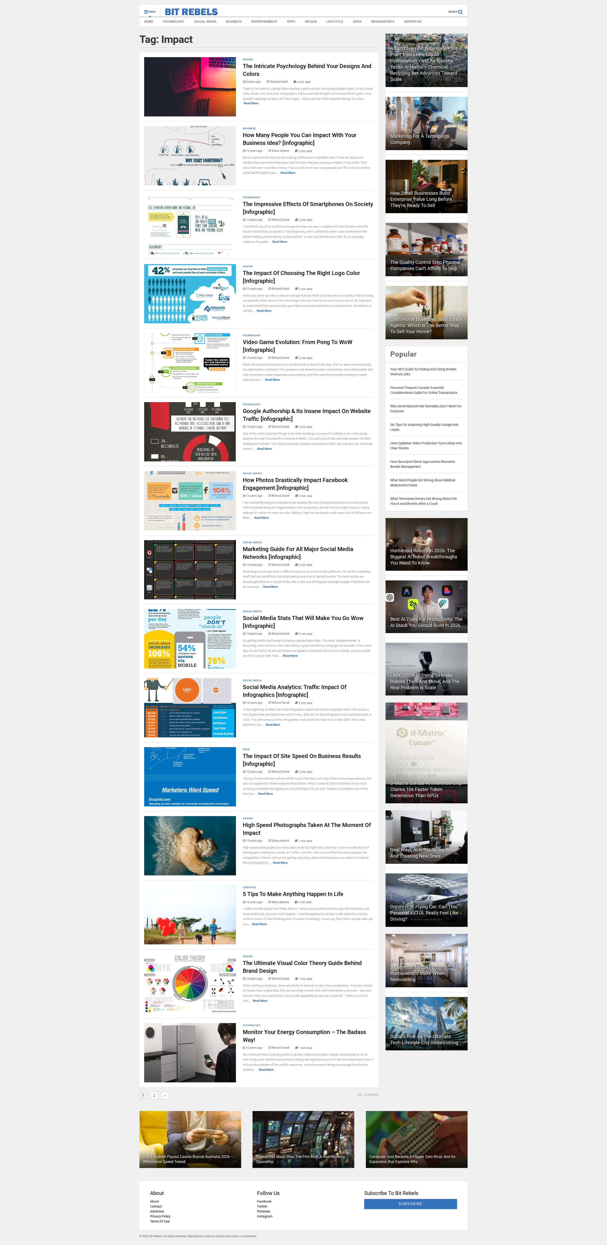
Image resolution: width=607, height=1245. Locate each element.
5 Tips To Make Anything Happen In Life (293, 894)
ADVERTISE (413, 21)
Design (248, 59)
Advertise (157, 1211)
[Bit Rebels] (189, 13)
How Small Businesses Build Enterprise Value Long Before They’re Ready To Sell (421, 199)
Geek (246, 749)
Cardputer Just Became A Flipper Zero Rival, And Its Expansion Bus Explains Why (412, 1159)
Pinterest (263, 1211)
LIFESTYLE (334, 21)
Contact (156, 1206)
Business (249, 128)
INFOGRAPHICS (383, 21)
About (154, 1201)
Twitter (262, 1206)
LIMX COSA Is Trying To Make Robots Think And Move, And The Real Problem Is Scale (425, 681)
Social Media (252, 473)
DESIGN (311, 21)
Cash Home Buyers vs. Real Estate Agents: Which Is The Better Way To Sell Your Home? (426, 325)
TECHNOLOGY (173, 21)
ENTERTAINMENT (264, 21)
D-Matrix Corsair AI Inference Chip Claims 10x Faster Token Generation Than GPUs (426, 789)
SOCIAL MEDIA (205, 21)
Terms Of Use (160, 1221)
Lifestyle (249, 887)
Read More (251, 103)
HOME (148, 21)
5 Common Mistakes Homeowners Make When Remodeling (417, 973)
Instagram (264, 1216)
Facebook (264, 1201)
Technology (252, 197)
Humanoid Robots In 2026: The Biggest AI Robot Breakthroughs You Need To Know (423, 557)
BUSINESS (234, 21)
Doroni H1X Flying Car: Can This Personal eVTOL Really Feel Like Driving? (424, 913)
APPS (291, 21)
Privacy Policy (160, 1216)
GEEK (357, 21)
